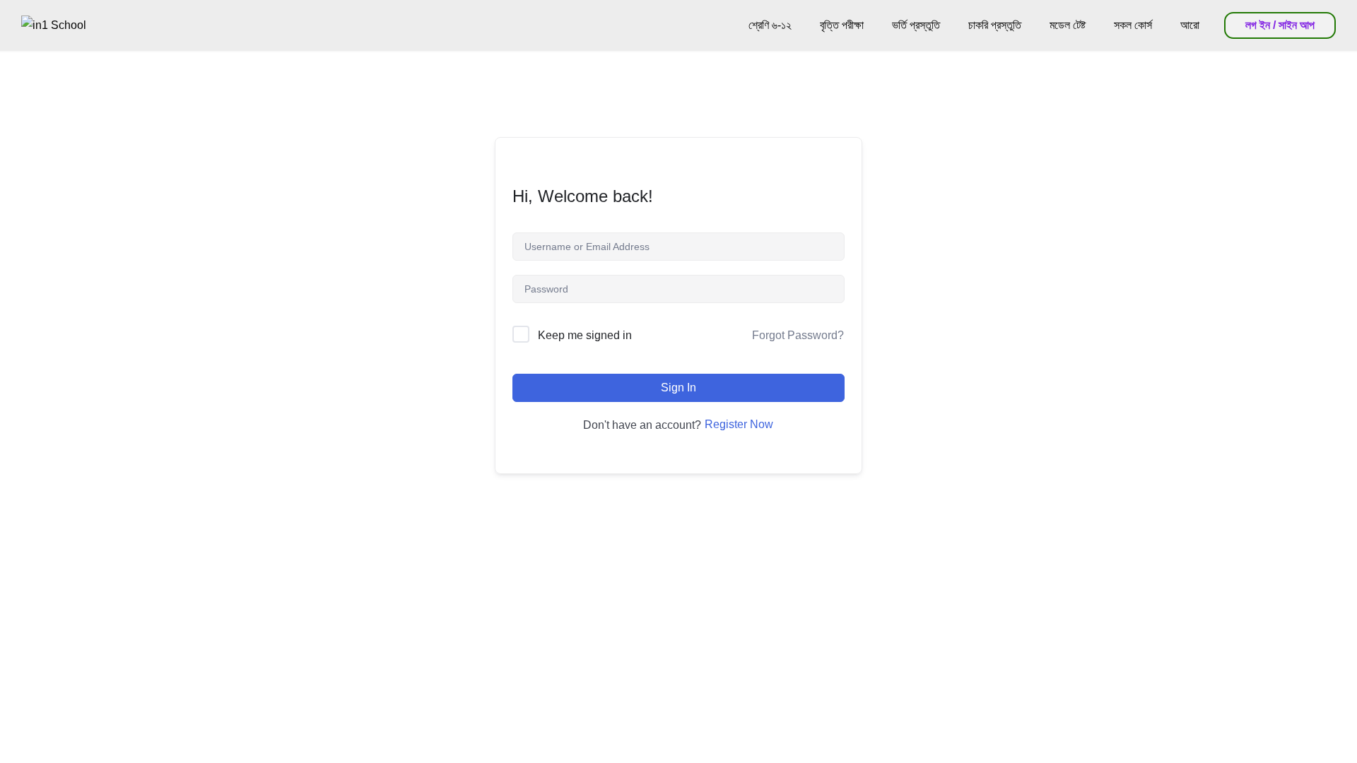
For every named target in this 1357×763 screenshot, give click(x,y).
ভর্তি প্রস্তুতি (916, 25)
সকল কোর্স (1133, 25)
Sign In (678, 388)
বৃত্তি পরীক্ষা (842, 25)
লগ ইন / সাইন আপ (1280, 25)
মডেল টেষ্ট (1068, 25)
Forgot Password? (798, 335)
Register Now (739, 424)
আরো (1189, 25)
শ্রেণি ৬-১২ (770, 25)
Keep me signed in (585, 335)
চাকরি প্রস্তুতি (994, 25)
